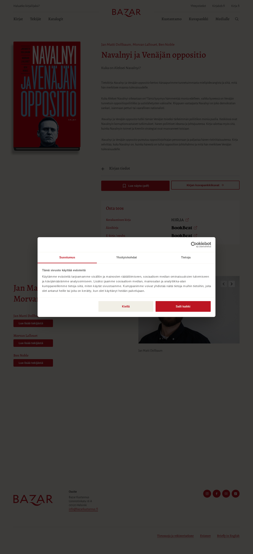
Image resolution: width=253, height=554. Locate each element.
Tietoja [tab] (186, 257)
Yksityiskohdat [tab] (126, 257)
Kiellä (126, 306)
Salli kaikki (183, 306)
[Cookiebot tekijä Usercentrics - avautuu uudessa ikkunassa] (194, 245)
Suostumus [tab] (67, 257)
